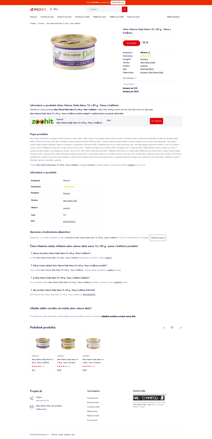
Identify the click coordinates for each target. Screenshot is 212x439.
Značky (60, 434)
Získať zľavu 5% (118, 2)
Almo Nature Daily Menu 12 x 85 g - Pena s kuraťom (67, 361)
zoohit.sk (131, 165)
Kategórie (67, 434)
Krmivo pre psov (133, 17)
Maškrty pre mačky (117, 17)
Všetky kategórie (173, 17)
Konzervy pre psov (64, 17)
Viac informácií (128, 78)
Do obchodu (131, 43)
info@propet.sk (41, 409)
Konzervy (33, 17)
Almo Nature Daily (70, 201)
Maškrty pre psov (99, 17)
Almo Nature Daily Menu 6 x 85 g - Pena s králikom (42, 361)
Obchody (54, 434)
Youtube (142, 407)
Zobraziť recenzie (158, 237)
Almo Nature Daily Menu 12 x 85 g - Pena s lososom (93, 361)
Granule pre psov (47, 17)
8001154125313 (69, 221)
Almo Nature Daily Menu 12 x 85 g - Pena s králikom (63, 23)
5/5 (43, 366)
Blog (73, 434)
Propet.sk (33, 23)
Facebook (135, 407)
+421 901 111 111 (42, 400)
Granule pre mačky (82, 17)
